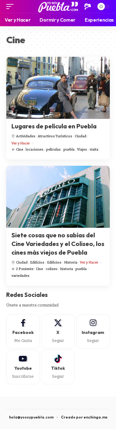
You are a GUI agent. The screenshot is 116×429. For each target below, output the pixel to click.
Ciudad (80, 136)
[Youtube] (23, 367)
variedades (20, 276)
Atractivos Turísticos (55, 136)
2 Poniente (24, 269)
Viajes (82, 150)
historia (66, 269)
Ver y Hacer (20, 143)
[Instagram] (93, 331)
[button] (11, 6)
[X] (58, 331)
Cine (19, 150)
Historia (70, 262)
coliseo (52, 269)
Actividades (25, 136)
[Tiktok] (58, 367)
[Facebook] (23, 331)
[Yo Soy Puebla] (58, 6)
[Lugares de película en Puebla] (58, 88)
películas (53, 150)
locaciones (34, 150)
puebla (69, 150)
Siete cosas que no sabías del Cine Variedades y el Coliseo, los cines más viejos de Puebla (57, 243)
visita (94, 150)
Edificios (37, 262)
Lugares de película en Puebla (54, 126)
